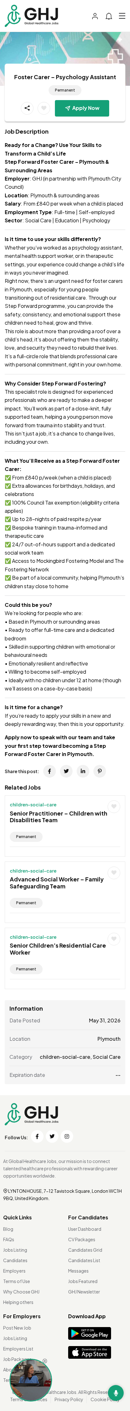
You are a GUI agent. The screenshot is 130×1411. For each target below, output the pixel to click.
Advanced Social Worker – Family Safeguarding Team (57, 882)
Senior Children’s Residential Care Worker (58, 949)
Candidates (15, 1260)
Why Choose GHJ (21, 1291)
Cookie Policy (105, 1399)
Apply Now (85, 108)
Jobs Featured (83, 1281)
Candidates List (84, 1260)
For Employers (22, 1316)
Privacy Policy (69, 1399)
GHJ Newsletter (84, 1291)
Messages (78, 1271)
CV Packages (81, 1239)
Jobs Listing (15, 1250)
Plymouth (109, 1038)
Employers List (18, 1348)
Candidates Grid (85, 1250)
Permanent (65, 90)
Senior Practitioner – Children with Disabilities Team (58, 817)
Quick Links (17, 1217)
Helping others (18, 1302)
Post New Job (17, 1328)
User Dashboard (84, 1229)
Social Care (107, 1056)
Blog (8, 1229)
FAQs (8, 1239)
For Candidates (88, 1217)
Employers (14, 1271)
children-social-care (33, 804)
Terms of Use (16, 1281)
